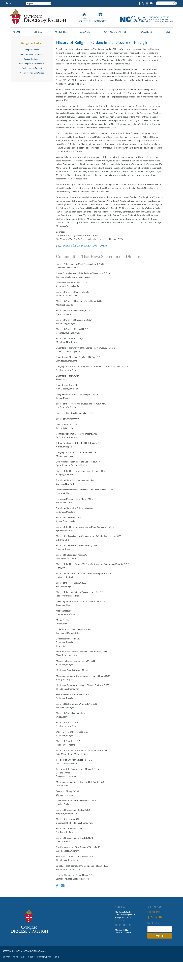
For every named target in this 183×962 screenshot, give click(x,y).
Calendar (85, 32)
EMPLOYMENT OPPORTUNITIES (39, 957)
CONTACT (6, 957)
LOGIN (56, 957)
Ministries (61, 32)
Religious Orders (32, 49)
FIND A (84, 19)
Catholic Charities (115, 32)
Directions (119, 920)
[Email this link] (62, 886)
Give (167, 32)
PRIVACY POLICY (19, 957)
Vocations (146, 32)
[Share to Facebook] (57, 886)
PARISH (84, 21)
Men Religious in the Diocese (31, 63)
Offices (37, 32)
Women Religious (31, 59)
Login (8, 3)
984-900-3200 (153, 912)
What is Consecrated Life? (31, 54)
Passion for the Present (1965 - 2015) (85, 245)
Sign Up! (160, 935)
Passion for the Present (32, 68)
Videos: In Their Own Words (32, 73)
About (16, 32)
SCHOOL (100, 21)
